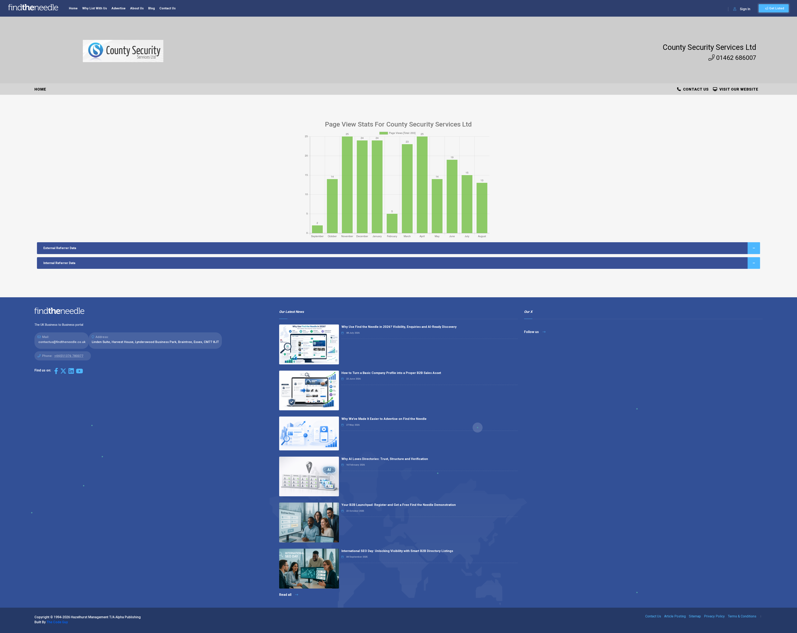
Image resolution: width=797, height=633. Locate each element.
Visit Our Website (737, 89)
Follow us (532, 332)
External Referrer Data (59, 248)
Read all (285, 595)
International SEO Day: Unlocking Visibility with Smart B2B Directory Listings (397, 551)
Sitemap (695, 616)
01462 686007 (735, 57)
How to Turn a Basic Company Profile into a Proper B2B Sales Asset (391, 373)
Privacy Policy (714, 616)
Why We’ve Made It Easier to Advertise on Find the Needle (384, 419)
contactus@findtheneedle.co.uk (62, 342)
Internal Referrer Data (59, 263)
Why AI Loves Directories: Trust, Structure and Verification (384, 459)
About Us (137, 8)
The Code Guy (57, 622)
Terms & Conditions (742, 616)
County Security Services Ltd (709, 47)
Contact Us (167, 8)
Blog (151, 8)
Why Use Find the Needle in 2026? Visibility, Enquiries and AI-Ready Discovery (399, 327)
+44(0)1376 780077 (68, 356)
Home (73, 8)
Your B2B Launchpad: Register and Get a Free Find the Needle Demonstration (398, 505)
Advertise (118, 8)
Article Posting (675, 616)
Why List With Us (94, 8)
